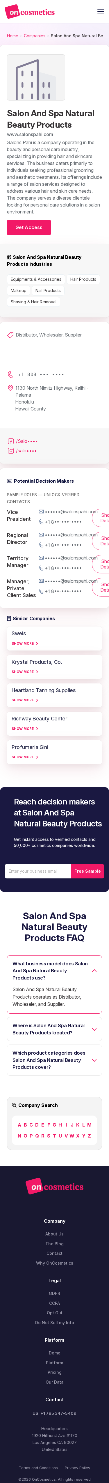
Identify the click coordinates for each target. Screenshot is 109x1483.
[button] (101, 11)
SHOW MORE (23, 644)
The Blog (54, 1243)
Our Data (55, 1382)
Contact (54, 1253)
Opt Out (54, 1312)
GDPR (54, 1293)
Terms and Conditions (38, 1468)
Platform (54, 1362)
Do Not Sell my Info (54, 1322)
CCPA (54, 1303)
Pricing (55, 1372)
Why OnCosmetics (54, 1263)
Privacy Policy (77, 1468)
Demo (54, 1352)
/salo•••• (26, 451)
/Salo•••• (27, 441)
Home (12, 35)
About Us (54, 1233)
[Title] (30, 11)
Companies (34, 35)
